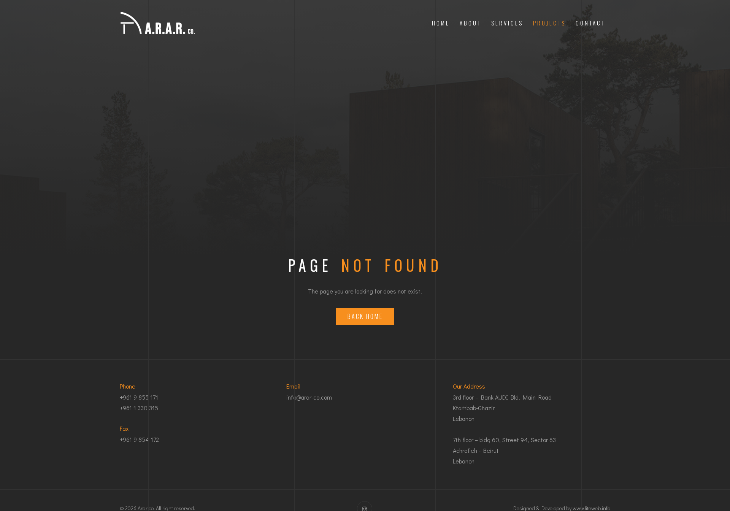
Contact (590, 23)
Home (441, 23)
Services (507, 23)
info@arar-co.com (309, 397)
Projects (549, 23)
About (470, 23)
